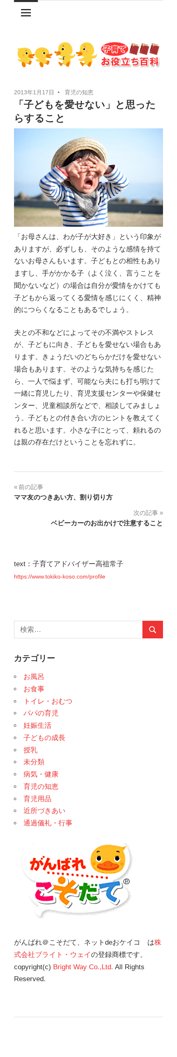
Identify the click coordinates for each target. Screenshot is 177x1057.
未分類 (33, 762)
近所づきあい (44, 811)
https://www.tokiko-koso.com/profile (59, 576)
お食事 (33, 689)
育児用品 (37, 799)
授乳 (30, 750)
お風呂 (33, 677)
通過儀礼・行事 (47, 823)
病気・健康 (40, 774)
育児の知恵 (79, 92)
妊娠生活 (37, 725)
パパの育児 (40, 713)
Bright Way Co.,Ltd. (83, 967)
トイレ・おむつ (47, 701)
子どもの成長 (44, 738)
